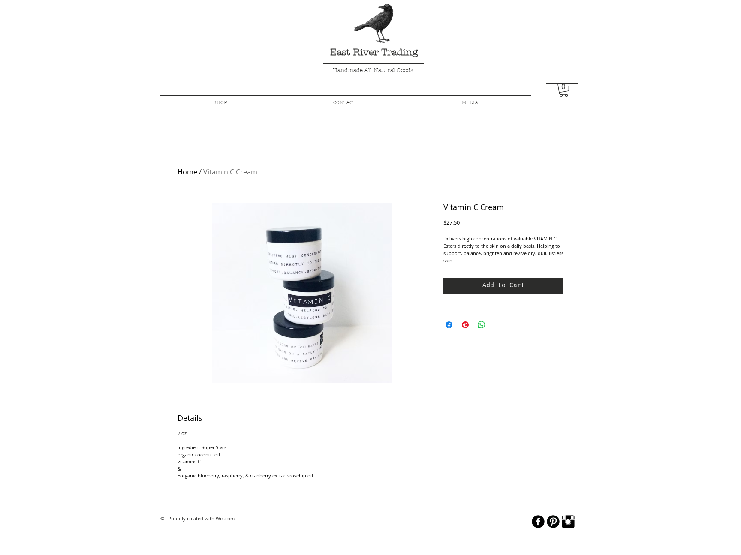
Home (187, 172)
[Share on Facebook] (449, 325)
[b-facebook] (538, 521)
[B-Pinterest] (553, 521)
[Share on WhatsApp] (481, 325)
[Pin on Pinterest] (465, 325)
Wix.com (225, 518)
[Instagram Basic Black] (568, 521)
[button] (564, 90)
